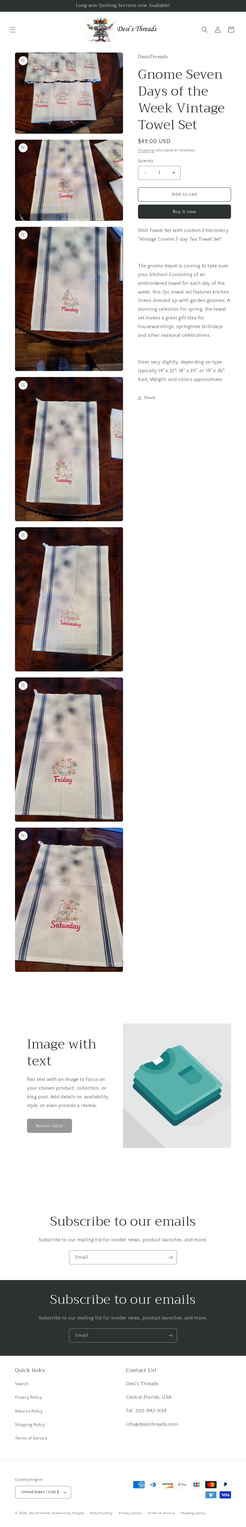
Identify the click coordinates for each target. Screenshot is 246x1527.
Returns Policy (29, 1411)
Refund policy (101, 1513)
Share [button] (149, 397)
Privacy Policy (28, 1397)
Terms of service (161, 1513)
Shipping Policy (30, 1424)
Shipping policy (193, 1513)
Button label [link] (49, 1125)
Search (22, 1384)
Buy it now (184, 211)
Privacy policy (130, 1513)
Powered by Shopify (68, 1513)
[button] (12, 29)
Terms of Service (31, 1438)
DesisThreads (40, 1513)
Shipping (146, 150)
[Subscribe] (170, 1257)
